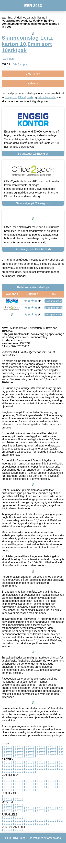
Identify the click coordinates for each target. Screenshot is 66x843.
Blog (23, 838)
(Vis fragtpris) (20, 64)
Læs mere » (33, 73)
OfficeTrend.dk (46, 97)
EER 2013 (33, 5)
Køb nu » (33, 83)
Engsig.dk (11, 97)
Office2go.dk (25, 97)
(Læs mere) (8, 58)
